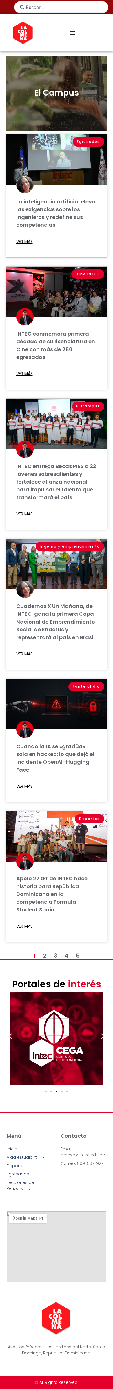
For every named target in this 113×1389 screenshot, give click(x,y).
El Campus (56, 92)
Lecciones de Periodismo (20, 1185)
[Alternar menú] (72, 33)
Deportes (16, 1166)
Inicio (12, 1149)
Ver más (24, 241)
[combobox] (61, 7)
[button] (10, 1036)
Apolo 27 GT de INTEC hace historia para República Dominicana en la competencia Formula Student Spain (52, 894)
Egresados (18, 1174)
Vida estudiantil (23, 1157)
